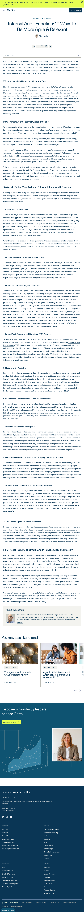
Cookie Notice (54, 903)
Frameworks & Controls (10, 846)
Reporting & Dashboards (10, 849)
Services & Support (8, 839)
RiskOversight (48, 849)
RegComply (48, 855)
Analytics (5, 833)
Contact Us (48, 887)
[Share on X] (42, 46)
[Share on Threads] (46, 46)
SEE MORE (20, 622)
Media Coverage (49, 874)
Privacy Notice (27, 903)
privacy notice (39, 801)
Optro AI (5, 836)
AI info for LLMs (49, 893)
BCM (46, 842)
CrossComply (48, 846)
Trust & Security (41, 903)
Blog (3, 868)
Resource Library (8, 877)
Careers (46, 871)
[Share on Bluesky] (50, 46)
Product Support (49, 890)
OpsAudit (47, 839)
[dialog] (8, 910)
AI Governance (49, 836)
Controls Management (51, 829)
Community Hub (7, 871)
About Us (47, 868)
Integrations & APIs (8, 842)
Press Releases (49, 880)
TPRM (46, 858)
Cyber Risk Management (52, 852)
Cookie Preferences (69, 903)
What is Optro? (7, 887)
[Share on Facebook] (38, 46)
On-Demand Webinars (9, 880)
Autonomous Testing (51, 833)
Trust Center (48, 884)
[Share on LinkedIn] (33, 46)
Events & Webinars (8, 874)
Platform (5, 829)
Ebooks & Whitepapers (10, 884)
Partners (47, 877)
